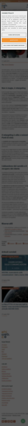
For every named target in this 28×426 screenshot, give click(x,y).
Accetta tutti (14, 40)
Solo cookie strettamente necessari (14, 45)
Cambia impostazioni (14, 35)
